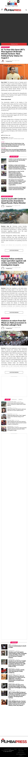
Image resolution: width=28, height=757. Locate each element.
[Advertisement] (14, 28)
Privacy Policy (21, 752)
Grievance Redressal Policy (21, 755)
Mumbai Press (9, 61)
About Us (20, 749)
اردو (14, 1)
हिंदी (9, 1)
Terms (25, 749)
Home (15, 749)
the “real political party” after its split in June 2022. (13, 139)
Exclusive (11, 137)
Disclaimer (21, 750)
